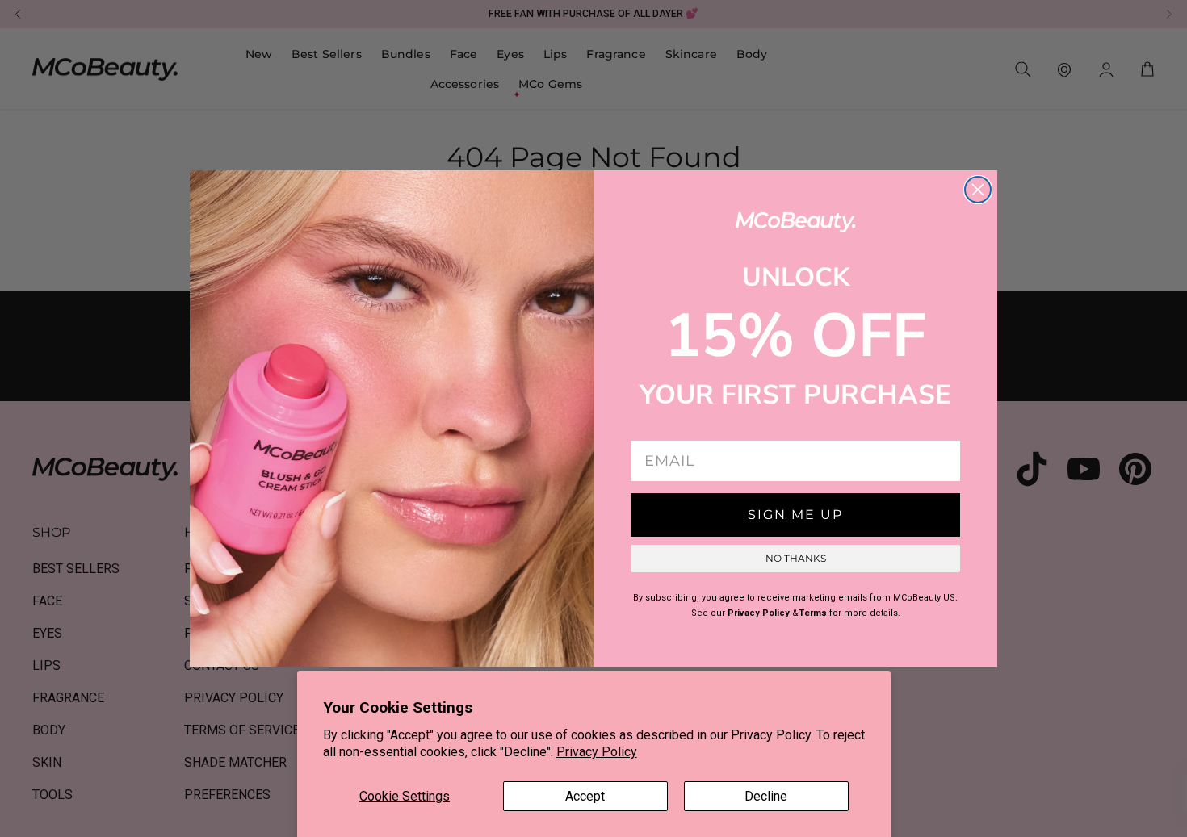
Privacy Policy (596, 752)
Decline (765, 796)
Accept (585, 796)
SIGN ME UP (795, 514)
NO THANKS (795, 558)
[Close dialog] (978, 190)
